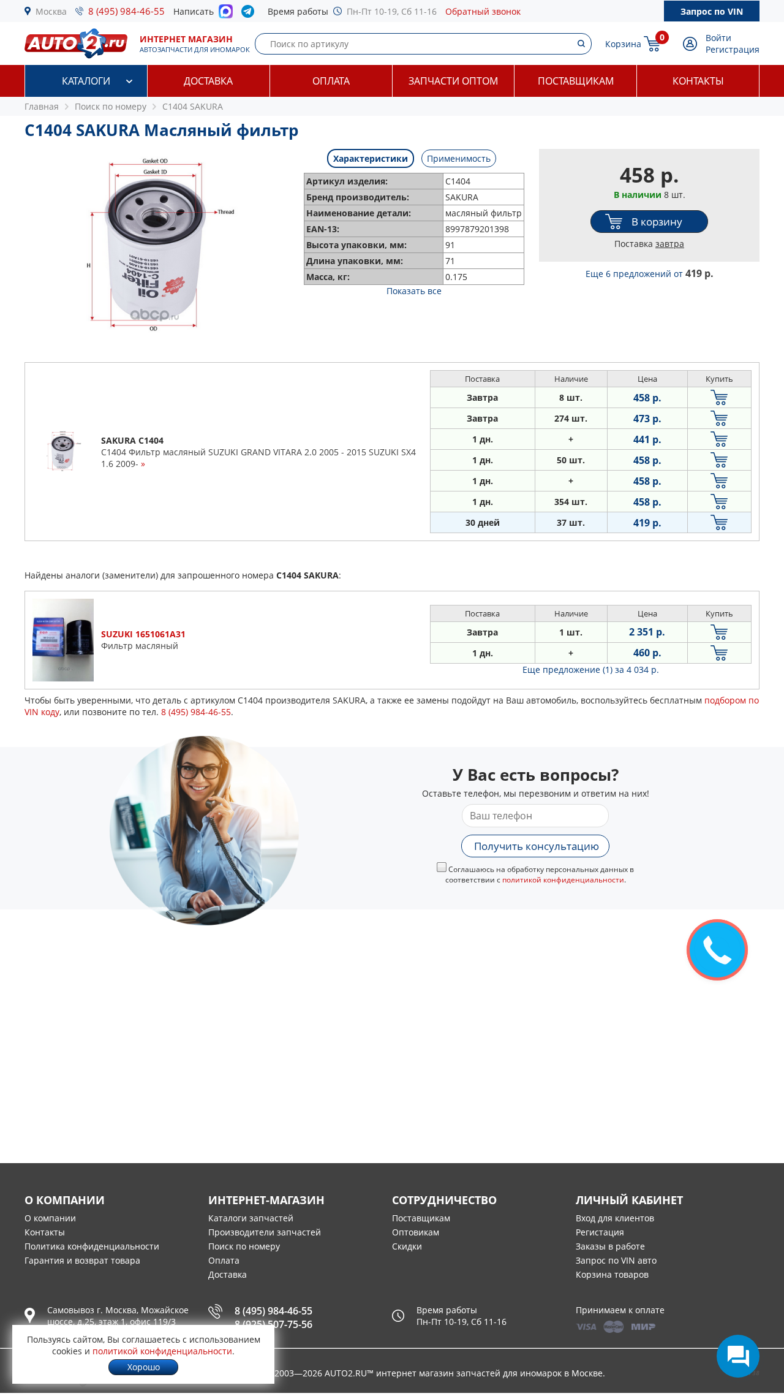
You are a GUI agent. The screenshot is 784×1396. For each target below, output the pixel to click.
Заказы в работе (610, 1246)
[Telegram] (250, 14)
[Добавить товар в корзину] (719, 397)
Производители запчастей (264, 1232)
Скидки (407, 1246)
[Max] (226, 15)
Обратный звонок (483, 11)
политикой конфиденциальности (563, 879)
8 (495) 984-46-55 (126, 11)
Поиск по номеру (244, 1246)
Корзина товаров (612, 1274)
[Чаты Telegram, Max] (738, 1356)
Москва (51, 11)
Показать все (414, 291)
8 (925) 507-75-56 (273, 1324)
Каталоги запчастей (250, 1218)
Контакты (698, 81)
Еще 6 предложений (650, 273)
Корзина (623, 44)
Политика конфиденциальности (91, 1246)
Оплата (331, 81)
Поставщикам (576, 81)
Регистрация (733, 49)
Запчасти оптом (453, 81)
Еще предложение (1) (590, 669)
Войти (718, 38)
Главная (41, 106)
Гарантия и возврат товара (82, 1260)
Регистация (600, 1232)
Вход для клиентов (615, 1218)
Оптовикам (415, 1232)
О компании (50, 1218)
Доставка (208, 81)
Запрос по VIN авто (616, 1260)
